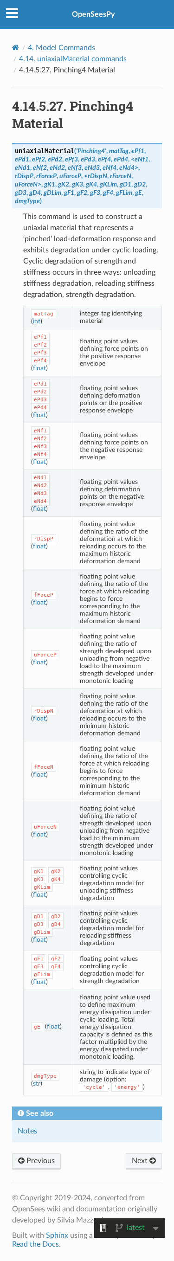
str (36, 1083)
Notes (27, 1131)
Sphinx (57, 1235)
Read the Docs (35, 1244)
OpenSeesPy (93, 14)
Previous (40, 1160)
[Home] (15, 47)
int (36, 321)
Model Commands (61, 47)
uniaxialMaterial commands (73, 59)
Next (140, 1160)
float (39, 368)
